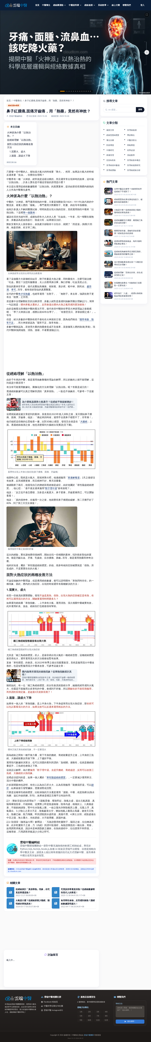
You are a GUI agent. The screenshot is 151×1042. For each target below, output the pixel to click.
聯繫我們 (127, 5)
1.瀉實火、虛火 (17, 151)
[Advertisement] (53, 136)
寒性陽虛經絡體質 (56, 777)
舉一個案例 (29, 212)
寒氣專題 (131, 145)
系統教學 (102, 5)
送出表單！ (131, 1021)
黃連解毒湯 (74, 477)
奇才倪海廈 (24, 293)
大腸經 (83, 421)
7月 (98, 1016)
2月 (89, 1012)
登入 (143, 5)
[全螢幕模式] (146, 14)
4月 (106, 1012)
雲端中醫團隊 (89, 1035)
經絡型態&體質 (13, 105)
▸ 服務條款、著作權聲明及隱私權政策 (91, 1002)
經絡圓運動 (58, 5)
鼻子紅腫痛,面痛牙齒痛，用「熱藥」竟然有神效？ (48, 100)
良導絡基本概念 (133, 160)
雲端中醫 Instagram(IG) (53, 1010)
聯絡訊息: (119, 1003)
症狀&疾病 (110, 160)
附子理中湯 (51, 488)
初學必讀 (131, 150)
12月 (106, 1020)
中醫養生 (46, 5)
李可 (13, 289)
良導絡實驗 (111, 170)
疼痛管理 (110, 155)
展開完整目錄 (12, 162)
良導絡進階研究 (133, 165)
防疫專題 (110, 145)
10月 (89, 1020)
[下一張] (146, 52)
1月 (81, 1012)
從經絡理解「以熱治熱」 (20, 139)
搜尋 (140, 109)
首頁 (37, 5)
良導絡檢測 (132, 130)
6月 (89, 1016)
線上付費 (116, 5)
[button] (62, 91)
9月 (81, 1020)
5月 (81, 1016)
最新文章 (110, 130)
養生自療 (110, 140)
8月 (106, 1016)
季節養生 (131, 135)
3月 (98, 1012)
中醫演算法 (132, 140)
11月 (98, 1020)
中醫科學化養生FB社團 (53, 1006)
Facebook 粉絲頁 (51, 1002)
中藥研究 (110, 150)
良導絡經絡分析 (133, 170)
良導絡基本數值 (113, 165)
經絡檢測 (88, 5)
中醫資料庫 (74, 5)
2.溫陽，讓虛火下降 (19, 155)
